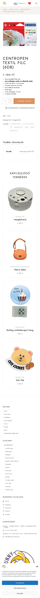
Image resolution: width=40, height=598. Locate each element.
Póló (32, 127)
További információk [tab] (13, 142)
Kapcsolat (7, 414)
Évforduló (8, 471)
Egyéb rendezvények (11, 461)
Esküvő (7, 467)
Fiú (11, 127)
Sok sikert (8, 483)
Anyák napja (9, 448)
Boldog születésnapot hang (20, 330)
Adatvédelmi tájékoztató (11, 433)
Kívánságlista (8, 421)
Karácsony (8, 474)
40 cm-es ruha (28, 124)
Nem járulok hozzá (20, 588)
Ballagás (8, 455)
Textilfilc (14, 131)
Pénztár (6, 427)
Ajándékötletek (8, 445)
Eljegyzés (8, 464)
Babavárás (8, 451)
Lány (26, 127)
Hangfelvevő (20, 219)
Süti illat (20, 380)
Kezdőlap (7, 417)
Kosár (6, 424)
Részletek (20, 593)
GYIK (5, 411)
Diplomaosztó (9, 458)
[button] (37, 566)
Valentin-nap (9, 490)
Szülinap (7, 486)
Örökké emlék (9, 480)
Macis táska (20, 269)
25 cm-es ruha (15, 124)
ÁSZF (5, 430)
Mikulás (7, 477)
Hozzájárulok (20, 583)
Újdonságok (25, 267)
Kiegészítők (16, 120)
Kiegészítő (18, 127)
